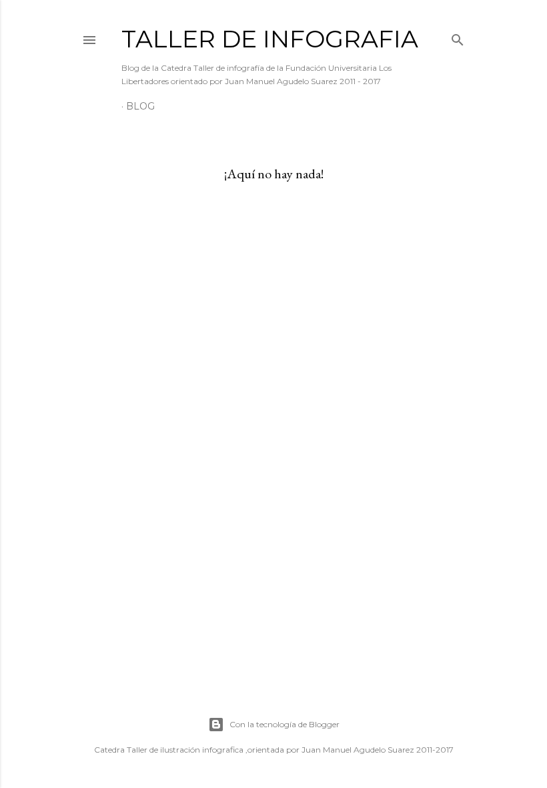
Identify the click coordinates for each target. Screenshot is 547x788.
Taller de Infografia (269, 38)
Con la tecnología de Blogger (284, 724)
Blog (140, 106)
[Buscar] (458, 37)
